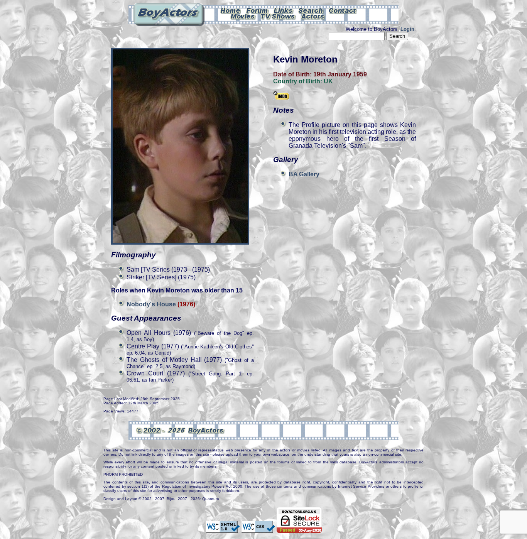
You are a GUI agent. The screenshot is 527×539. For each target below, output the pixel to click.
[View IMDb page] (281, 96)
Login (407, 29)
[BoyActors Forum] (257, 10)
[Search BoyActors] (311, 10)
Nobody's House (152, 304)
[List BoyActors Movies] (243, 16)
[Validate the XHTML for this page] (223, 529)
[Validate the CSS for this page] (258, 529)
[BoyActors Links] (283, 10)
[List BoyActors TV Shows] (278, 16)
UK (328, 81)
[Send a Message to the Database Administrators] (343, 10)
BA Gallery (304, 174)
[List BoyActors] (313, 16)
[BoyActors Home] (230, 10)
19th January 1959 (340, 74)
